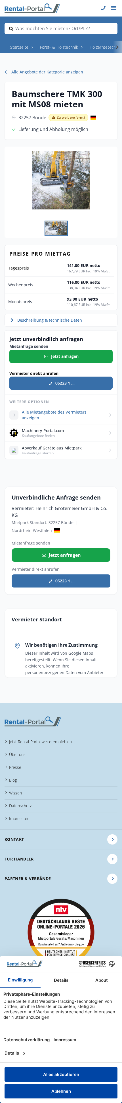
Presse (15, 767)
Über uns (17, 754)
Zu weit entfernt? (71, 117)
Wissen (15, 793)
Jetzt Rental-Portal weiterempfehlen (40, 741)
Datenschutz (20, 805)
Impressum (19, 818)
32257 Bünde (32, 117)
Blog (13, 780)
